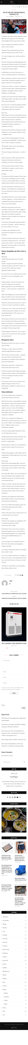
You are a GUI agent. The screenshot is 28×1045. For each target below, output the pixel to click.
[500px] (26, 7)
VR (14, 1015)
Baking (15, 993)
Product (14, 986)
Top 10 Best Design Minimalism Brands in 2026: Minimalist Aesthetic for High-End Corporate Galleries (20, 901)
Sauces (14, 1008)
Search (3, 705)
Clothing (14, 935)
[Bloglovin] (21, 7)
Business (14, 928)
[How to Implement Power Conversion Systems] (14, 624)
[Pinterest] (17, 7)
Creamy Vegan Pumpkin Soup (14, 820)
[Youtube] (19, 7)
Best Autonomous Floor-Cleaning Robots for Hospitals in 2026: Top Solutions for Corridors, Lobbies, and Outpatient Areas (13, 733)
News (14, 982)
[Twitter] (14, 7)
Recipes (14, 989)
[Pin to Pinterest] (20, 575)
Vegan (15, 1004)
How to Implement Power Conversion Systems (14, 643)
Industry (14, 957)
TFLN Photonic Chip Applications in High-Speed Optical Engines (7, 857)
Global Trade (14, 949)
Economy (14, 938)
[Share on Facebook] (17, 575)
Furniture (14, 946)
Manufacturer (14, 971)
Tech (14, 1011)
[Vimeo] (25, 7)
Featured (14, 942)
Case (14, 931)
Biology (14, 924)
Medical (14, 978)
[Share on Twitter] (19, 575)
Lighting (14, 967)
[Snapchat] (23, 7)
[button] (3, 627)
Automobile (14, 920)
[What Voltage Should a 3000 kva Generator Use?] (20, 870)
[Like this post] (15, 575)
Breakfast (15, 997)
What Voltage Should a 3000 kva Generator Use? (14, 739)
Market (14, 975)
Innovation (14, 960)
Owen (12, 16)
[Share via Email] (22, 575)
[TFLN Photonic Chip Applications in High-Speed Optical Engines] (7, 847)
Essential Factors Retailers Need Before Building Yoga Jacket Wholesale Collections (20, 858)
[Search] (26, 2)
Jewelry (14, 964)
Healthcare (14, 953)
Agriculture (14, 917)
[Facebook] (12, 7)
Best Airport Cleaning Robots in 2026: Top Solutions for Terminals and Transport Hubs (7, 887)
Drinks (15, 1000)
